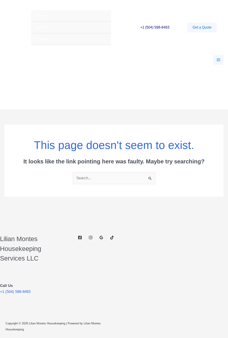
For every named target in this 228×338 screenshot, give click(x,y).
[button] (202, 27)
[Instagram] (91, 238)
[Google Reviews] (101, 238)
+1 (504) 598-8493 (154, 27)
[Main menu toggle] (219, 60)
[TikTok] (112, 238)
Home (40, 16)
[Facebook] (80, 238)
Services (43, 27)
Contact (42, 39)
